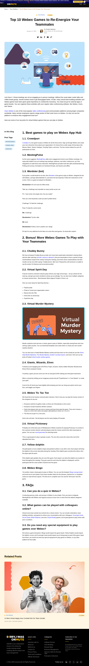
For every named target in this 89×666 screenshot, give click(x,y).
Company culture (10, 145)
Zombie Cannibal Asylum (57, 355)
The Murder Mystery (43, 355)
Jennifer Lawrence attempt (45, 257)
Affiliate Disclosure (33, 657)
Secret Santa (26, 517)
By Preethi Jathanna (17, 621)
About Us (31, 644)
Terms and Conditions (34, 654)
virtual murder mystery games (41, 357)
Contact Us (31, 649)
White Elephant (36, 517)
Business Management (51, 649)
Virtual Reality (51, 517)
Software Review (49, 642)
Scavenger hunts (78, 515)
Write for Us (31, 647)
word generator (40, 432)
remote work (8, 148)
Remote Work (48, 647)
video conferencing (39, 111)
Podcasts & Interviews (51, 656)
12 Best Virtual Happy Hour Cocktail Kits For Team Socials (24, 618)
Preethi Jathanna (50, 29)
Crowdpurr (25, 143)
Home (6, 9)
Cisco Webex (9, 111)
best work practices (10, 141)
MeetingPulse (41, 159)
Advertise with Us (33, 642)
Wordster (52, 175)
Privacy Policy (32, 652)
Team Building (14, 9)
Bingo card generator (76, 472)
